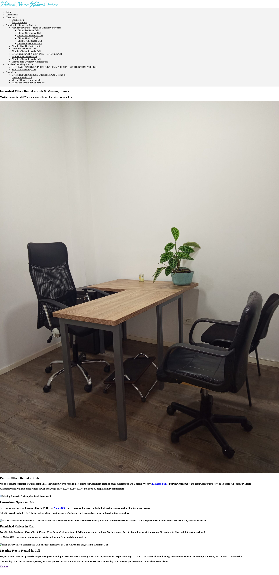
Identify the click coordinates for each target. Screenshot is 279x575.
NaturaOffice (60, 508)
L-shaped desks (159, 484)
